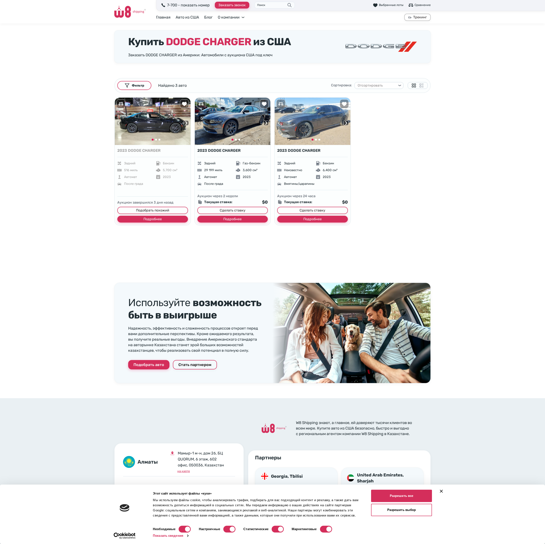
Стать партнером (194, 364)
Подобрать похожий (152, 210)
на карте (183, 471)
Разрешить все (401, 496)
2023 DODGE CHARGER (139, 150)
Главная (163, 17)
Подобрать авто (148, 364)
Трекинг (420, 17)
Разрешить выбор (401, 510)
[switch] (229, 529)
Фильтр (138, 85)
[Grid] (413, 85)
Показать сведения (168, 535)
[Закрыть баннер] (441, 491)
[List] (421, 85)
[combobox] (377, 85)
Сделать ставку (232, 210)
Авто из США (187, 17)
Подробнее (152, 219)
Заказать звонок (232, 5)
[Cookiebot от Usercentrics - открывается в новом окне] (124, 535)
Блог (208, 17)
